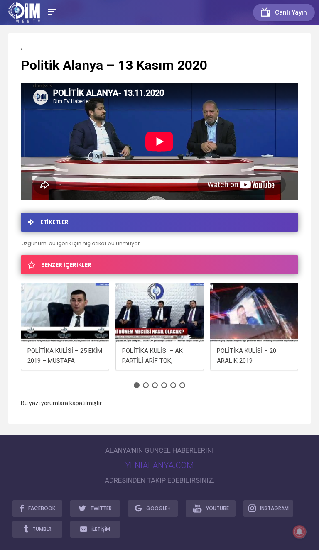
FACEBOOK (41, 508)
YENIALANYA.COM (159, 465)
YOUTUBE (217, 508)
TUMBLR (42, 529)
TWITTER (101, 508)
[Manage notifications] (299, 531)
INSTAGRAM (274, 508)
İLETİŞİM (100, 529)
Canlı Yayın (291, 12)
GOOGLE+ (158, 508)
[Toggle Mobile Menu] (51, 11)
